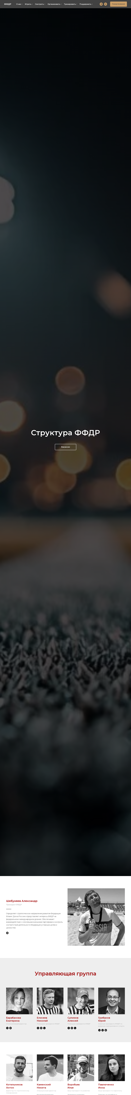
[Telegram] (101, 4)
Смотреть (39, 4)
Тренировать (70, 4)
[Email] (7, 933)
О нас (18, 4)
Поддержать (85, 4)
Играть (28, 4)
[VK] (105, 4)
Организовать (54, 4)
